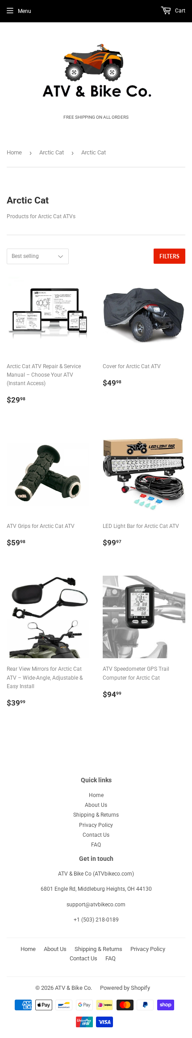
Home (14, 152)
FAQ (96, 845)
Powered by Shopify (125, 987)
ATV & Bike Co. (73, 987)
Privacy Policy (96, 825)
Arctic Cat (51, 152)
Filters (169, 256)
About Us (96, 805)
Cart (179, 11)
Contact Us (96, 835)
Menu (24, 11)
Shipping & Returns (96, 815)
